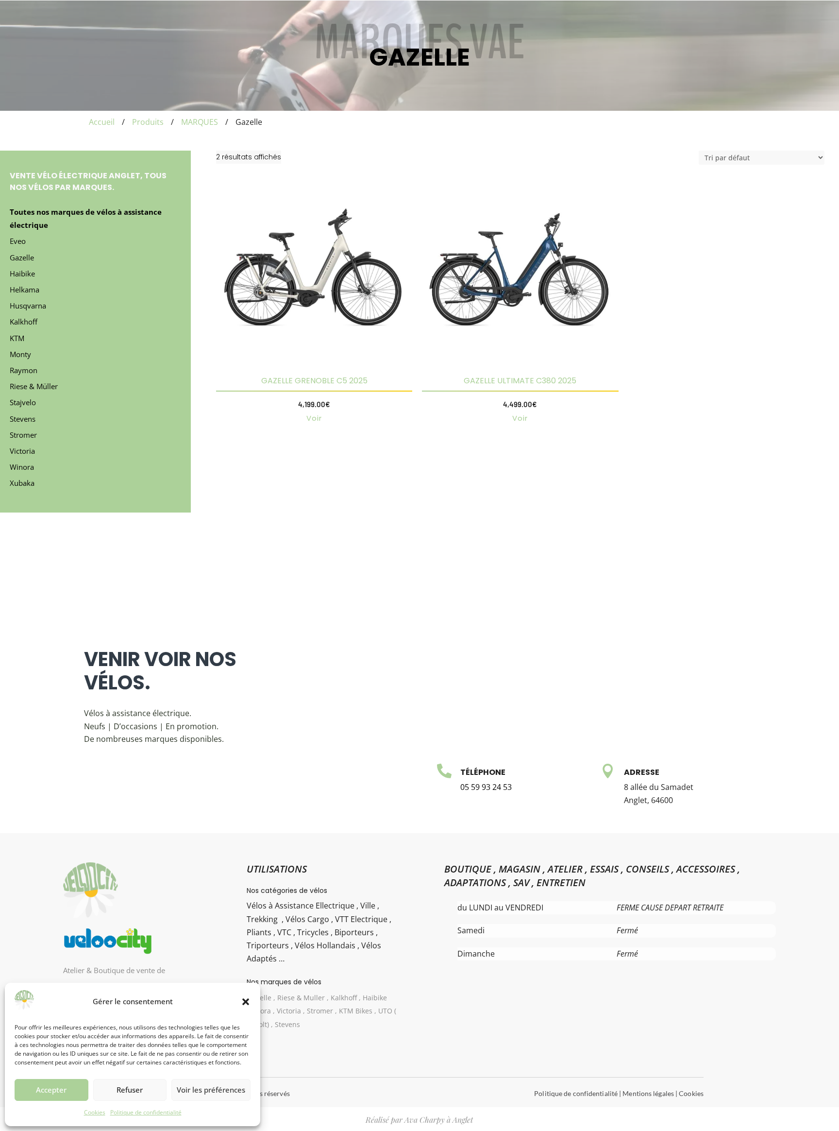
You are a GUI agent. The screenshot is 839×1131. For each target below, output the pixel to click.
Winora (22, 467)
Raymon (23, 370)
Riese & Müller (34, 386)
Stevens (22, 419)
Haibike (22, 273)
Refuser (130, 1090)
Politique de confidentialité (146, 1112)
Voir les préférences (211, 1090)
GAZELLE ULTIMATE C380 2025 (520, 380)
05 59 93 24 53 (486, 787)
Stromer (23, 435)
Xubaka (22, 483)
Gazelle (22, 257)
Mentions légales (648, 1093)
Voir (314, 418)
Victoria (22, 451)
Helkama (24, 289)
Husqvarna (28, 305)
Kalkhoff (23, 321)
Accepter (51, 1090)
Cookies (94, 1112)
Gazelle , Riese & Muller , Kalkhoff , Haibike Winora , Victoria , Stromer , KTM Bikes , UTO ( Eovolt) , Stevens (322, 1010)
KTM (17, 338)
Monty (20, 354)
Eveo (18, 241)
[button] (246, 1002)
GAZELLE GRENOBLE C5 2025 (314, 380)
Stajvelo (23, 402)
